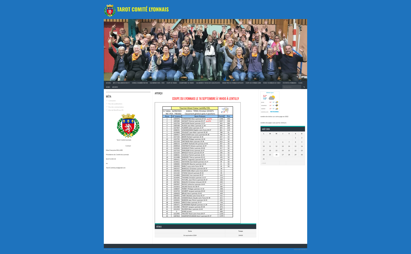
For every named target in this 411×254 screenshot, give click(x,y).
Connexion (112, 101)
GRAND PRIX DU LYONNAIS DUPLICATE (232, 83)
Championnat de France (186, 83)
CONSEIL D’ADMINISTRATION (140, 83)
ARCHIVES (115, 87)
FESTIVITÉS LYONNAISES (289, 83)
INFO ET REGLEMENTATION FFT (121, 83)
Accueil (108, 83)
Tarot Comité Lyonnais (143, 9)
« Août (264, 163)
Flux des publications (115, 104)
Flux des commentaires (116, 107)
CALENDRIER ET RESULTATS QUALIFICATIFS (208, 83)
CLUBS (300, 83)
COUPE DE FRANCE (172, 83)
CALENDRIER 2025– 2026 (157, 83)
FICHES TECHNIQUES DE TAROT (272, 83)
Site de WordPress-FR (115, 110)
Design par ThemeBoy (300, 249)
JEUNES (108, 87)
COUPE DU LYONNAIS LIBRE (253, 83)
